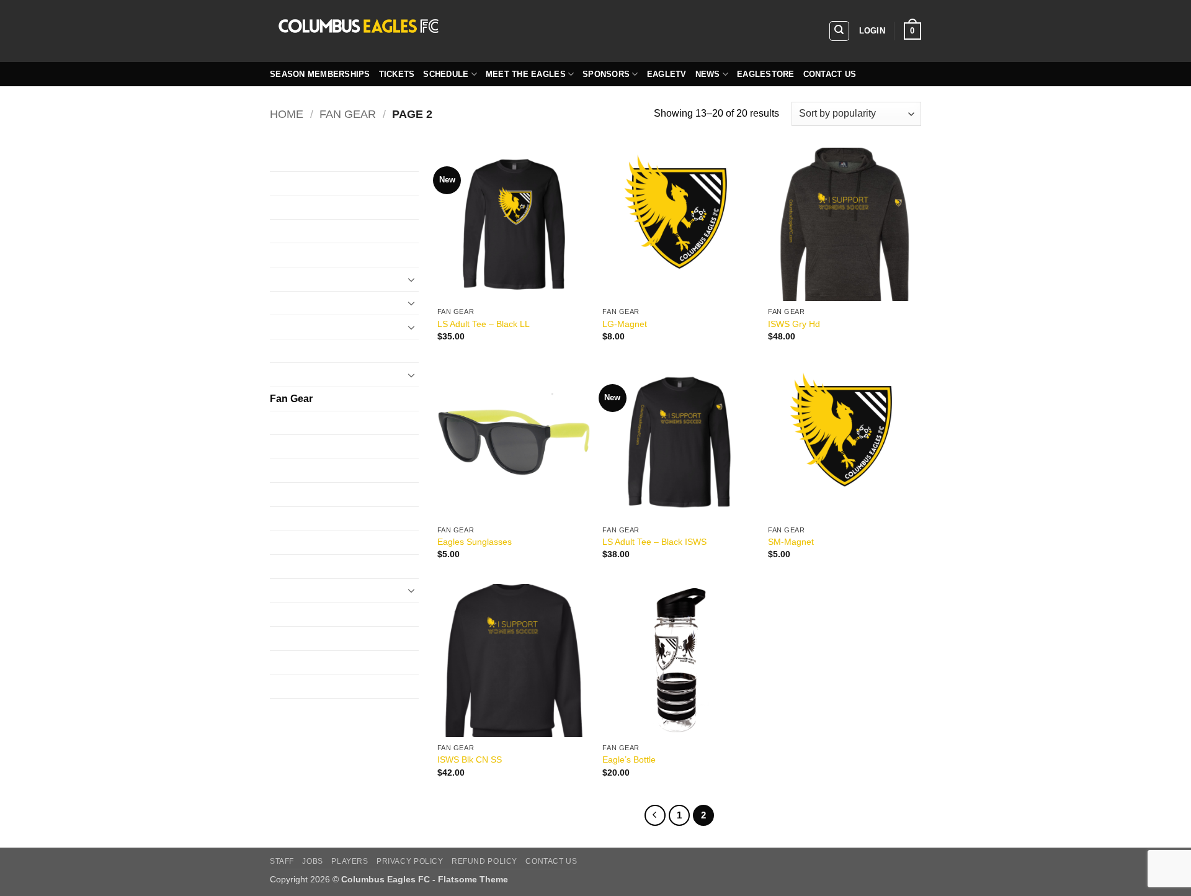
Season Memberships (320, 74)
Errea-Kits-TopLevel (313, 351)
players (349, 861)
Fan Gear (347, 113)
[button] (872, 31)
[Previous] (655, 815)
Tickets (397, 74)
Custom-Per (296, 231)
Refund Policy (484, 861)
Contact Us (830, 74)
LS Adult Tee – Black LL (483, 324)
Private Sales (299, 590)
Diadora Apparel (306, 279)
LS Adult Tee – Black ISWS (654, 542)
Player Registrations (314, 566)
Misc (280, 542)
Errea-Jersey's (301, 326)
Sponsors (606, 74)
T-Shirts (287, 662)
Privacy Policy (410, 861)
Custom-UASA (302, 254)
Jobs (312, 861)
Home (286, 113)
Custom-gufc (298, 207)
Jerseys (287, 446)
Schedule (445, 74)
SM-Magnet (791, 542)
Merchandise (298, 518)
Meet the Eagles (526, 74)
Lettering (289, 470)
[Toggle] (411, 279)
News (707, 74)
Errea (282, 303)
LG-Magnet (624, 324)
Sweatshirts (295, 638)
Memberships (299, 494)
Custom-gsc (296, 183)
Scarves (288, 614)
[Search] (839, 31)
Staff (282, 861)
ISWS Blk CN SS (469, 759)
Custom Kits (296, 159)
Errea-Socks (297, 374)
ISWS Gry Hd (794, 324)
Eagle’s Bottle (629, 759)
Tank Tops (292, 686)
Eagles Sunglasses (474, 542)
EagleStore (766, 74)
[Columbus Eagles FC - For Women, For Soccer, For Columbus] (456, 31)
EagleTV (667, 74)
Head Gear (294, 423)
